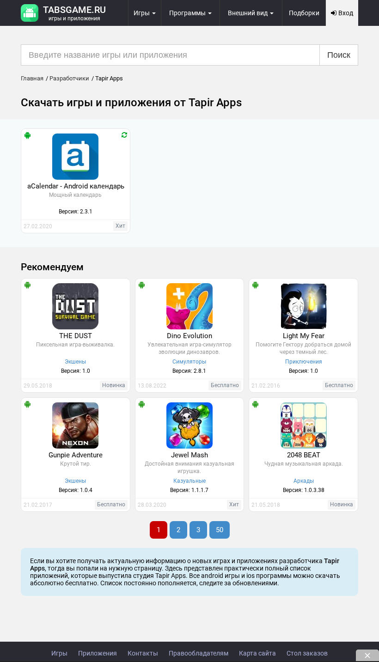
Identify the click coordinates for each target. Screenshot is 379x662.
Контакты (143, 653)
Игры (59, 653)
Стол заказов (307, 653)
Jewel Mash (189, 455)
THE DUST (75, 336)
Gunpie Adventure (76, 455)
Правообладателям (198, 653)
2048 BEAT (303, 455)
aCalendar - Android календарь (75, 186)
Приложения (97, 653)
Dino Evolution (189, 336)
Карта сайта (257, 653)
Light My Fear (303, 336)
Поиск (338, 55)
